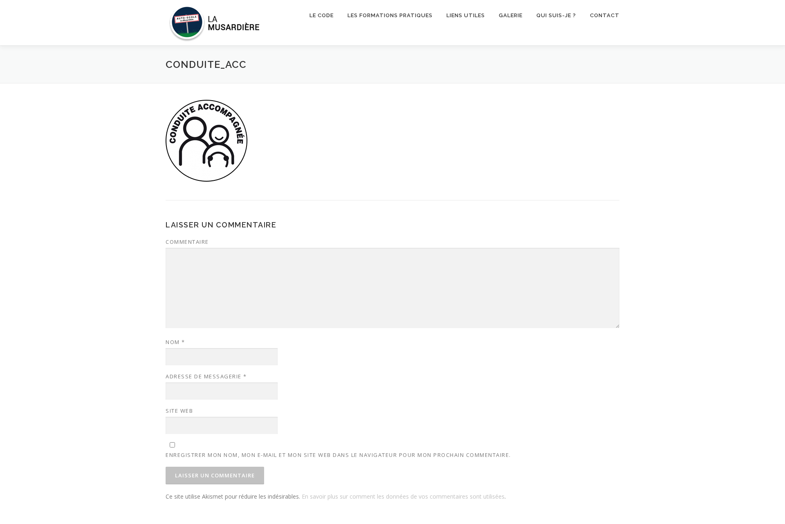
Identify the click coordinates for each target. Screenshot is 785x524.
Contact (604, 15)
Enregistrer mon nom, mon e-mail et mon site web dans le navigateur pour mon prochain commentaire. (338, 455)
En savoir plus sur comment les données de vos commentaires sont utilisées (403, 496)
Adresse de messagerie (206, 376)
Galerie (511, 15)
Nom (175, 342)
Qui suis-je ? (556, 15)
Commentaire (187, 241)
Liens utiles (465, 15)
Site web (179, 410)
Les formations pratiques (390, 15)
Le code (322, 15)
